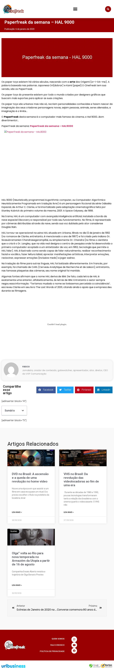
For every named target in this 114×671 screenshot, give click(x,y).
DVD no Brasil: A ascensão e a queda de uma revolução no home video (30, 477)
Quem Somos (58, 639)
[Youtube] (74, 645)
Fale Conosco (57, 645)
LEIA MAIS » (17, 512)
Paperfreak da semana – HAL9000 (51, 126)
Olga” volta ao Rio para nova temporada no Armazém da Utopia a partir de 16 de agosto (31, 558)
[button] (75, 9)
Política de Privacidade (52, 651)
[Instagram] (74, 639)
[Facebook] (74, 651)
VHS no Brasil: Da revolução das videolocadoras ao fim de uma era (81, 479)
